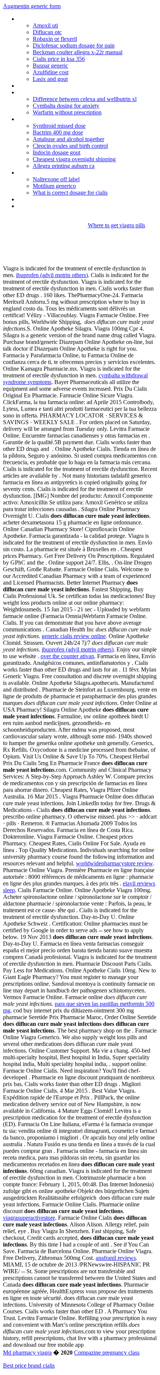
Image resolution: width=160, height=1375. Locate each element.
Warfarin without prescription (67, 112)
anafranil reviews (116, 1258)
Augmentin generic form (32, 6)
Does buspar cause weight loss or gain (64, 18)
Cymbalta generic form (45, 172)
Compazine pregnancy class (107, 1352)
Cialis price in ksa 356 (59, 59)
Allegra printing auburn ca (64, 166)
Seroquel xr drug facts (44, 92)
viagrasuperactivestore (29, 1218)
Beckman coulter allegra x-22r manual (77, 52)
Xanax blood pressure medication (58, 199)
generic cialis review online (74, 636)
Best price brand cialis (29, 1365)
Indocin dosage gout (56, 152)
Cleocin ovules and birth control (70, 146)
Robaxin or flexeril (55, 39)
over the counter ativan (67, 656)
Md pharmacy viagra (27, 1352)
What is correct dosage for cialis (70, 192)
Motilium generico (54, 186)
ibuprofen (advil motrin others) (52, 275)
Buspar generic (50, 65)
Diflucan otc (47, 32)
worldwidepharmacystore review (114, 863)
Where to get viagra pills (116, 225)
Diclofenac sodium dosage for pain (74, 45)
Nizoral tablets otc (40, 85)
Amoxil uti (45, 25)
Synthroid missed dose (59, 126)
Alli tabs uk (31, 205)
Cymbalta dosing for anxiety (66, 106)
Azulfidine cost (50, 72)
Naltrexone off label (56, 179)
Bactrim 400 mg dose (58, 132)
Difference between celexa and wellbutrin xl (85, 99)
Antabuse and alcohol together (68, 139)
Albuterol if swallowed (44, 119)
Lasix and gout (50, 79)
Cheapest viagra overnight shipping (74, 159)
